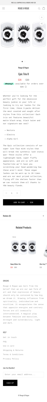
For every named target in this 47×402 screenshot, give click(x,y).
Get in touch (10, 337)
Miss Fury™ (43, 264)
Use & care (8, 346)
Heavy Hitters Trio (15, 264)
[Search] (39, 8)
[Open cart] (44, 8)
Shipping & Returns (13, 350)
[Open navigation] (3, 8)
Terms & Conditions (13, 355)
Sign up (10, 383)
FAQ (4, 342)
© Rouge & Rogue (23, 395)
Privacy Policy (11, 359)
